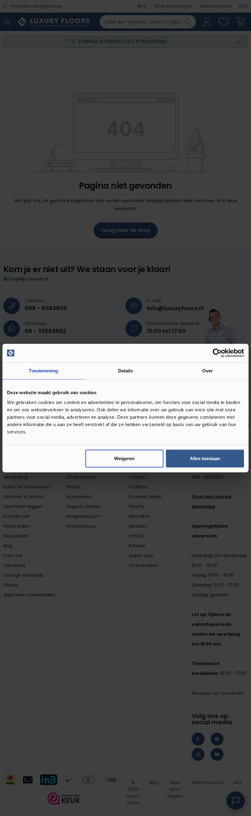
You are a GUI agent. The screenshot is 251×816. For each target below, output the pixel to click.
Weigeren (124, 458)
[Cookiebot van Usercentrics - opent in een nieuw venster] (217, 353)
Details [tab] (125, 370)
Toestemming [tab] (43, 370)
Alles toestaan (205, 458)
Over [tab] (207, 370)
